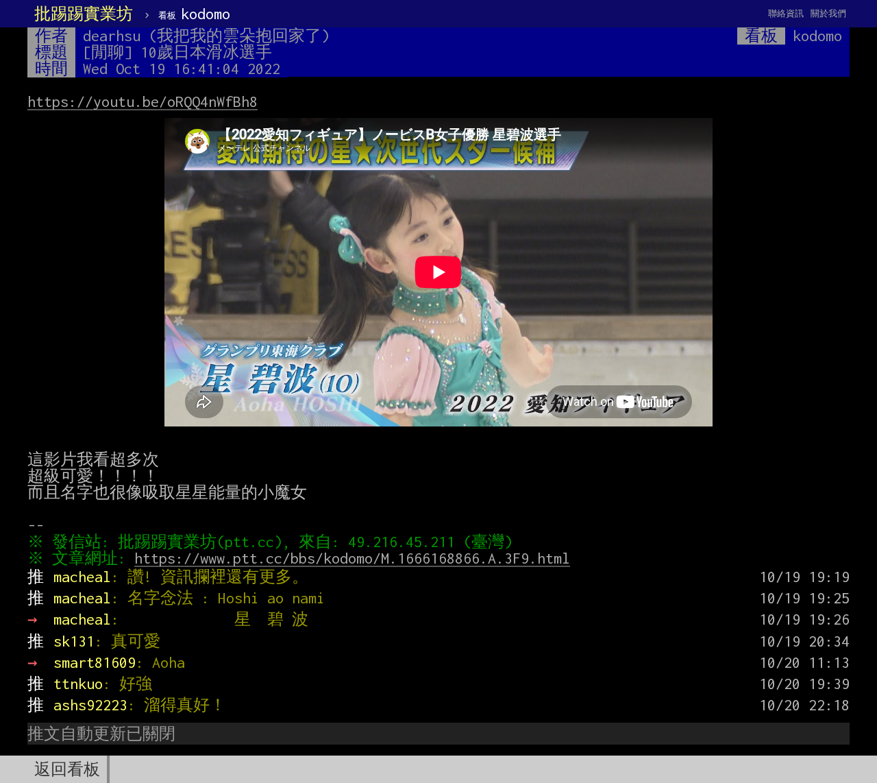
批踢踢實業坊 (83, 14)
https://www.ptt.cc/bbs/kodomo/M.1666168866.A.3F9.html (352, 558)
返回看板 (67, 769)
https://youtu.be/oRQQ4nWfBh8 (142, 101)
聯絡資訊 (786, 13)
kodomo (194, 14)
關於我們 (828, 13)
